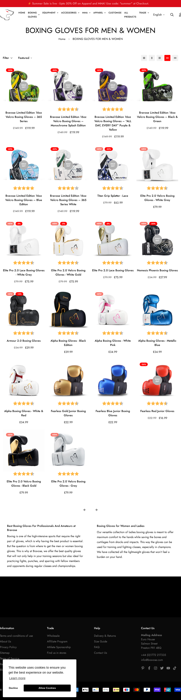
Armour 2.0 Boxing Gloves (24, 341)
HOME (21, 12)
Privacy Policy (8, 647)
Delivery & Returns (105, 636)
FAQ (97, 647)
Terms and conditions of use (16, 636)
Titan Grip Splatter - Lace (112, 196)
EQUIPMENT (49, 12)
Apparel (98, 12)
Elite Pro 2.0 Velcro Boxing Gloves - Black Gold (24, 483)
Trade (142, 12)
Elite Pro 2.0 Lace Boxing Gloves (113, 270)
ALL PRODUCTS (130, 14)
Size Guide (100, 641)
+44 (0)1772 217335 (153, 655)
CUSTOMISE (115, 12)
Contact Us (100, 653)
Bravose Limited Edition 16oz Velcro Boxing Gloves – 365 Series (23, 117)
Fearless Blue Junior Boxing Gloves (113, 413)
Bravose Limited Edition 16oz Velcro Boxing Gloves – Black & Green (157, 117)
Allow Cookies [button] (47, 688)
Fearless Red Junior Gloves (157, 411)
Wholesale (53, 636)
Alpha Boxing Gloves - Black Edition (68, 343)
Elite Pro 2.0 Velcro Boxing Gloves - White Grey (157, 198)
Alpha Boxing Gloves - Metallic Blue (157, 343)
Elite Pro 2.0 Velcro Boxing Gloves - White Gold (68, 272)
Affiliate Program (57, 641)
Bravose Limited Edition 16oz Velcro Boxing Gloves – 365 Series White (68, 200)
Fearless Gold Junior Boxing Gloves (68, 413)
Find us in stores (56, 653)
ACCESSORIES (69, 12)
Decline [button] (13, 688)
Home (62, 39)
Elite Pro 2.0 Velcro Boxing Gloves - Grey (68, 483)
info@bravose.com (152, 660)
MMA (85, 12)
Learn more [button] (17, 678)
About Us (5, 641)
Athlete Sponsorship (59, 647)
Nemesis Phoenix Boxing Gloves (157, 270)
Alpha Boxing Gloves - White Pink (113, 343)
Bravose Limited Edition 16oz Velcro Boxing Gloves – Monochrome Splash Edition (68, 121)
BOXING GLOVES (32, 14)
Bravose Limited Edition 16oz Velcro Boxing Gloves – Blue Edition (23, 200)
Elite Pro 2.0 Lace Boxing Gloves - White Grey (24, 272)
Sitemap (5, 653)
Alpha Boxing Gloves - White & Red (23, 413)
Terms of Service (9, 658)
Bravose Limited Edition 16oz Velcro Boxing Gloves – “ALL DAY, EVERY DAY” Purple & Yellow (112, 123)
